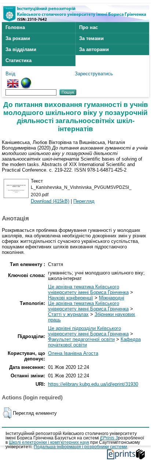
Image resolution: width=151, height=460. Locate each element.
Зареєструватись (94, 73)
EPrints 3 (109, 438)
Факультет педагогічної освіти (81, 339)
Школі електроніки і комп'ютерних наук (49, 442)
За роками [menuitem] (17, 38)
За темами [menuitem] (91, 38)
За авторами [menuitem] (94, 49)
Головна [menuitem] (15, 27)
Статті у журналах (68, 314)
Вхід (10, 73)
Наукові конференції (70, 298)
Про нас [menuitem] (88, 27)
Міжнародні (111, 298)
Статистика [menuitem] (18, 60)
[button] (7, 412)
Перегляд (84, 201)
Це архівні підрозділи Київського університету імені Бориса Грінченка (88, 331)
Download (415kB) (50, 201)
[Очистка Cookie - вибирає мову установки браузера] (26, 80)
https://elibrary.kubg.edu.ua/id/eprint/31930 (93, 384)
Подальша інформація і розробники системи (80, 447)
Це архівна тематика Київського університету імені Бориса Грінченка (88, 289)
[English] (13, 80)
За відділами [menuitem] (20, 49)
